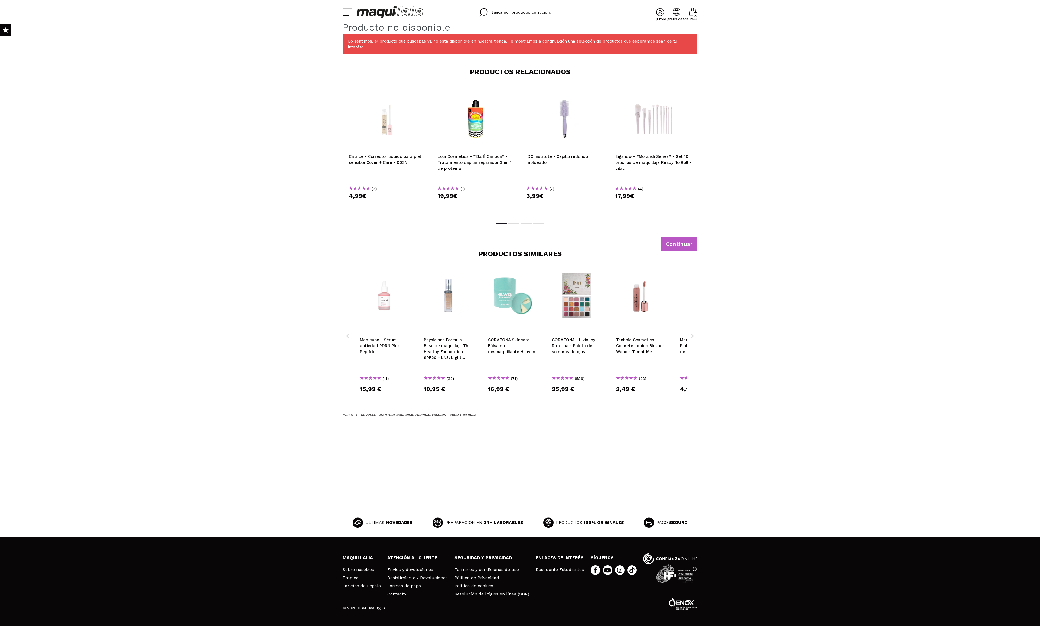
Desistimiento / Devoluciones (417, 578)
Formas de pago (404, 586)
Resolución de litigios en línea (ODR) (491, 594)
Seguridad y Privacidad (483, 557)
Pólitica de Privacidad (476, 578)
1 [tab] (501, 223)
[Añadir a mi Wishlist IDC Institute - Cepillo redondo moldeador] (564, 90)
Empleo (351, 578)
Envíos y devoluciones (410, 570)
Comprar (387, 205)
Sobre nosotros (358, 570)
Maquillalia (358, 557)
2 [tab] (513, 223)
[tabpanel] (387, 149)
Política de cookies (473, 586)
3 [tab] (526, 223)
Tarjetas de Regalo (362, 586)
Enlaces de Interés (560, 557)
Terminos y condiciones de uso (486, 570)
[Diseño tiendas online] (683, 602)
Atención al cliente (412, 557)
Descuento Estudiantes (560, 570)
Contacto (396, 594)
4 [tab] (538, 223)
